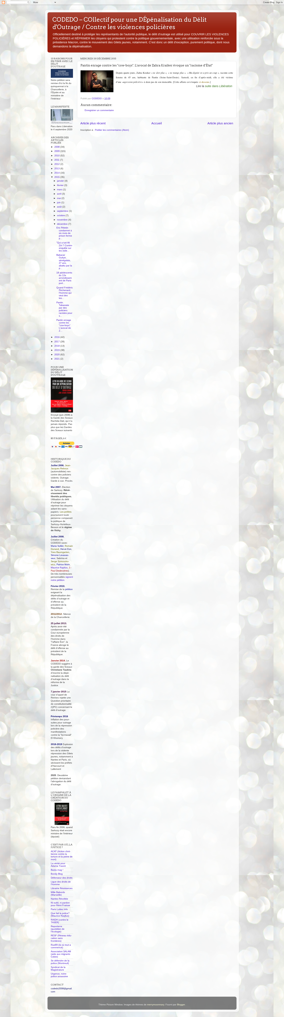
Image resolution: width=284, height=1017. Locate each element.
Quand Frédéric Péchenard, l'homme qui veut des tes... (64, 293)
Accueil (156, 123)
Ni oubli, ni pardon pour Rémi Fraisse (60, 904)
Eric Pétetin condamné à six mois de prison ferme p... (64, 233)
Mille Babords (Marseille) (58, 893)
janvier (61, 181)
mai (59, 198)
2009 (57, 151)
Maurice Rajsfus (59, 567)
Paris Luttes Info (59, 909)
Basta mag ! (57, 870)
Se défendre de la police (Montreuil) (60, 962)
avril (59, 194)
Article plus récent (93, 123)
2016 (57, 337)
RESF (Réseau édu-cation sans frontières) (61, 938)
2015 (57, 177)
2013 (57, 168)
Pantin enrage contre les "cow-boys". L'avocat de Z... (63, 325)
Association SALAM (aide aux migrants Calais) (61, 954)
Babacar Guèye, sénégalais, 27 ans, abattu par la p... (64, 262)
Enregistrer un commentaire (99, 110)
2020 (57, 354)
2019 (57, 350)
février (60, 185)
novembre (62, 219)
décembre (62, 224)
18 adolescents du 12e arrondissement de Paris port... (64, 278)
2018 (57, 346)
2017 (57, 341)
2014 (57, 173)
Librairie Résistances (61, 888)
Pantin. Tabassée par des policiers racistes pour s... (64, 309)
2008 (57, 147)
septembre (63, 211)
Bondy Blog (57, 874)
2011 (57, 160)
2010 (57, 155)
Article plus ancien (220, 123)
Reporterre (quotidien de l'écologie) (57, 929)
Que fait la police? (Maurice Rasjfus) (60, 914)
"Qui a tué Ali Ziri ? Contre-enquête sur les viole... (64, 246)
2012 (57, 164)
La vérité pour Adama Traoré (58, 864)
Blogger (181, 1004)
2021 (57, 359)
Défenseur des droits (61, 878)
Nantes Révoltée (59, 899)
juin (59, 202)
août (59, 207)
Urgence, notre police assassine (59, 975)
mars (60, 189)
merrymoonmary (155, 1004)
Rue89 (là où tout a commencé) (61, 946)
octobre (61, 215)
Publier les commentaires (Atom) (112, 130)
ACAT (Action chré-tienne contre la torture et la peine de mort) (61, 855)
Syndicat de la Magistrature (58, 968)
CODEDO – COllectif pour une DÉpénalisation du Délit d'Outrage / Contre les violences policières (129, 23)
